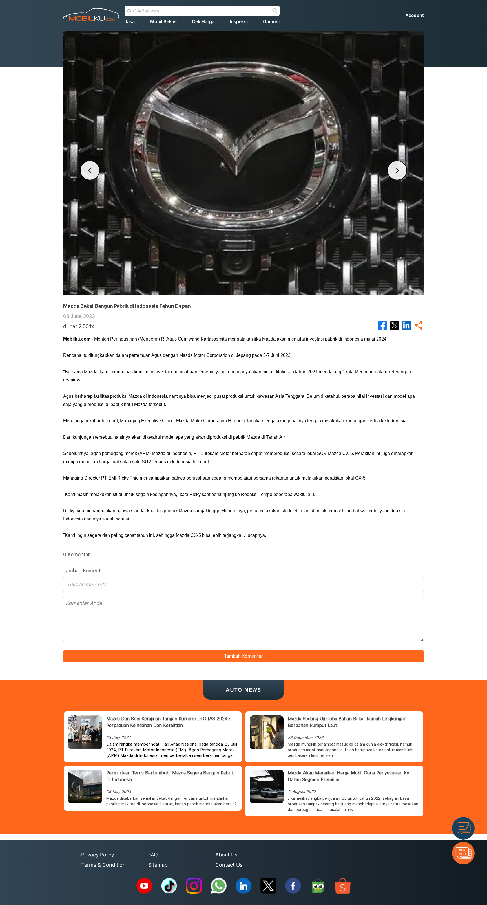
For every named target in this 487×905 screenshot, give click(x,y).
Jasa (130, 21)
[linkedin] (406, 325)
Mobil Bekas (163, 21)
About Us (226, 855)
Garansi (271, 21)
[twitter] (394, 325)
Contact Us (228, 865)
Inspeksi (239, 21)
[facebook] (383, 325)
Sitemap (158, 865)
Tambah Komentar (243, 656)
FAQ (153, 855)
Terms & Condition (103, 865)
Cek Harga (203, 21)
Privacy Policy (97, 855)
